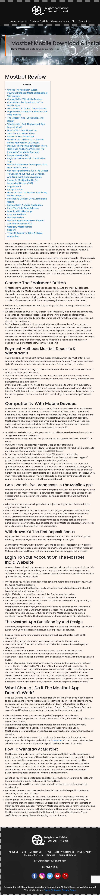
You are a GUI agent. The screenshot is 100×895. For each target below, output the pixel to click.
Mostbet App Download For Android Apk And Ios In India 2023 (25, 222)
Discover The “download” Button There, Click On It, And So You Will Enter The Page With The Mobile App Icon (27, 149)
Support (11, 229)
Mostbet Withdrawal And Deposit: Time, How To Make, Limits (27, 166)
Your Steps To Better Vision (21, 133)
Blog (74, 21)
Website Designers (33, 890)
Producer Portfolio (39, 21)
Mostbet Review (15, 217)
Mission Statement (60, 21)
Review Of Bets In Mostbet (20, 136)
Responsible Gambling (18, 155)
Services (50, 854)
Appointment (14, 186)
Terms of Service (67, 854)
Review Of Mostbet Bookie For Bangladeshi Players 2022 (22, 182)
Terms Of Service (52, 890)
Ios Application (14, 189)
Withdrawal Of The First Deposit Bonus (26, 108)
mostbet (58, 740)
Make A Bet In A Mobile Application (25, 205)
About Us (22, 21)
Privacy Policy (84, 851)
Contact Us (84, 21)
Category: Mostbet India (19, 226)
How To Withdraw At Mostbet (22, 130)
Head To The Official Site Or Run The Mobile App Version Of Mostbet (25, 141)
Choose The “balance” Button (22, 89)
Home (13, 21)
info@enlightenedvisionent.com (50, 860)
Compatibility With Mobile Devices (24, 99)
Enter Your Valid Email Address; (23, 208)
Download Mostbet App (19, 211)
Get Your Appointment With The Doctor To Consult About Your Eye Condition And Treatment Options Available (27, 173)
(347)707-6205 (50, 867)
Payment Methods (16, 214)
